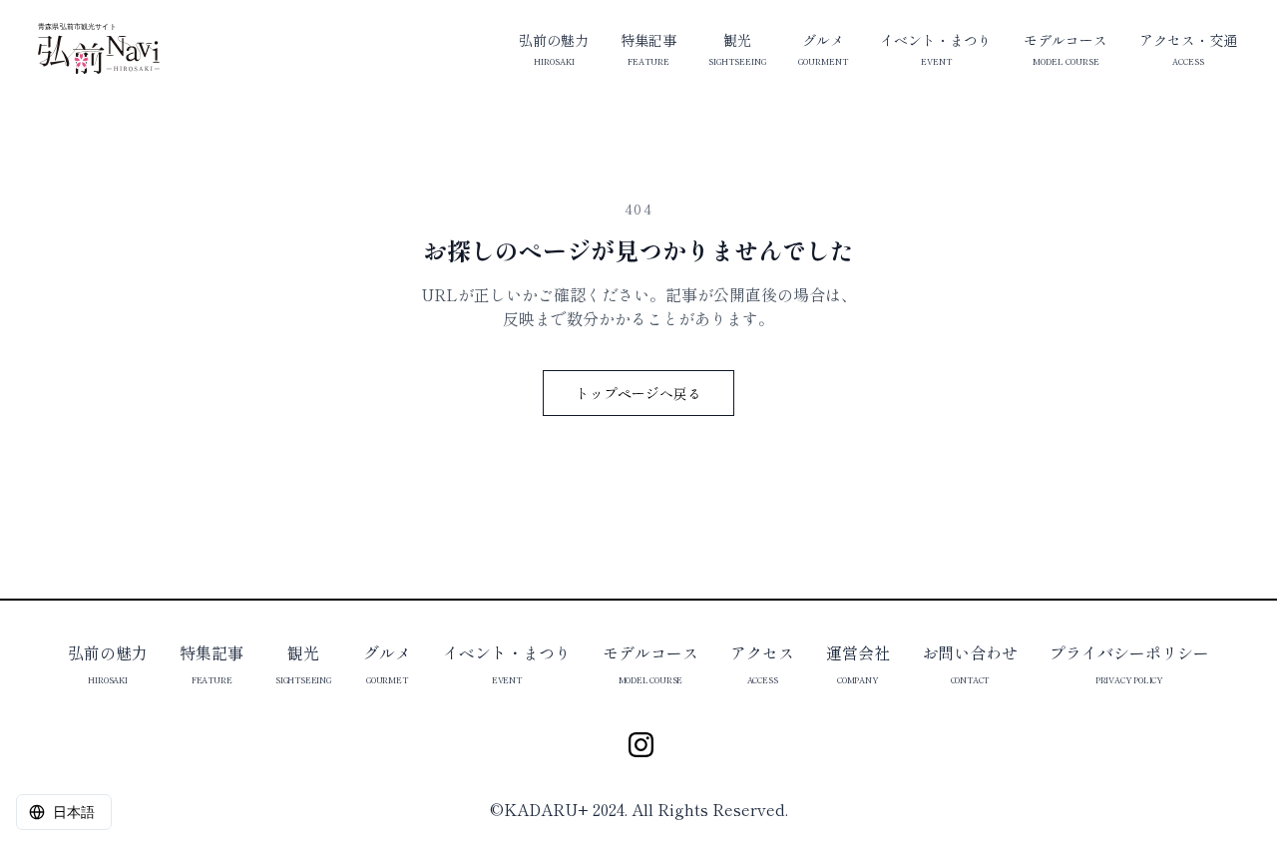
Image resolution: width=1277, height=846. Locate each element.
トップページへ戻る (638, 393)
